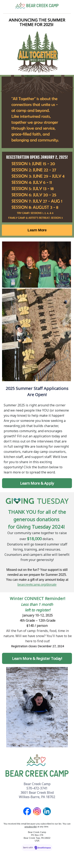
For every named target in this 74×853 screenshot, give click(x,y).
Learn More (37, 230)
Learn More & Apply (37, 483)
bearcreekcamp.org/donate (37, 584)
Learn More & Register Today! (37, 658)
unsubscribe (30, 826)
